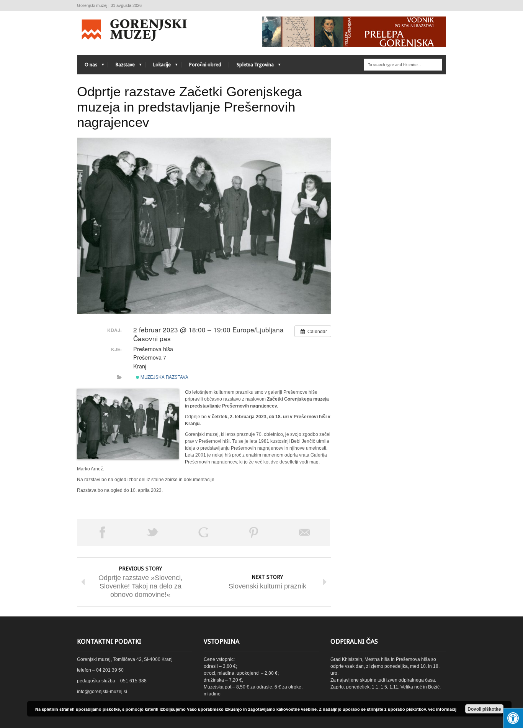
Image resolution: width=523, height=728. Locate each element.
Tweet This (152, 532)
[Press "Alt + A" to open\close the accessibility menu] (513, 718)
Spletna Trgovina (251, 66)
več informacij (442, 709)
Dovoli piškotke (484, 708)
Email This (304, 532)
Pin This (254, 532)
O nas (87, 66)
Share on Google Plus (203, 532)
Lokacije (158, 66)
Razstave (121, 66)
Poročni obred (205, 64)
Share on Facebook (102, 532)
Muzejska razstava (163, 377)
